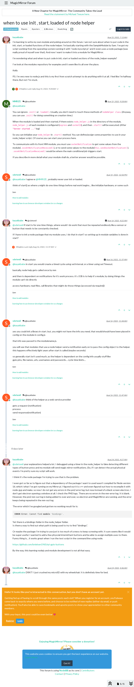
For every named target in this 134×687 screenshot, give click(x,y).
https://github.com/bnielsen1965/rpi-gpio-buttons (38, 544)
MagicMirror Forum (22, 3)
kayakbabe (18, 37)
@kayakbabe (30, 101)
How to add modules (20, 197)
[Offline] (7, 39)
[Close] (128, 592)
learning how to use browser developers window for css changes (37, 203)
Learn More (31, 657)
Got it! (67, 663)
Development (12, 29)
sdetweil (17, 175)
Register (10, 621)
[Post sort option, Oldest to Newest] (110, 29)
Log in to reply (123, 29)
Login (20, 621)
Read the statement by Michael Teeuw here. (67, 14)
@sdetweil (32, 220)
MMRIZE (17, 101)
